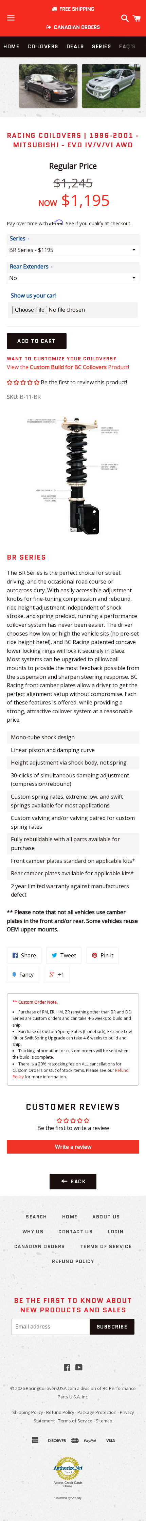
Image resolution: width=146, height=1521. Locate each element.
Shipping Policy (27, 1412)
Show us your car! (33, 295)
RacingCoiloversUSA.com (51, 1388)
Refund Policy (60, 1412)
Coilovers (43, 46)
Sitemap (104, 1421)
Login (116, 1231)
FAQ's (127, 46)
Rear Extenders (29, 266)
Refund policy (73, 1261)
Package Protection (96, 1412)
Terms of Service (106, 1246)
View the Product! (68, 367)
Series (101, 46)
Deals (75, 46)
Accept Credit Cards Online (68, 1484)
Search (36, 1216)
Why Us (32, 1231)
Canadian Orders (39, 1246)
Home (11, 46)
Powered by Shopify (68, 1498)
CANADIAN (75, 27)
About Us (106, 1216)
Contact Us (75, 1231)
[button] (23, 382)
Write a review (73, 1147)
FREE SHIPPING (75, 9)
